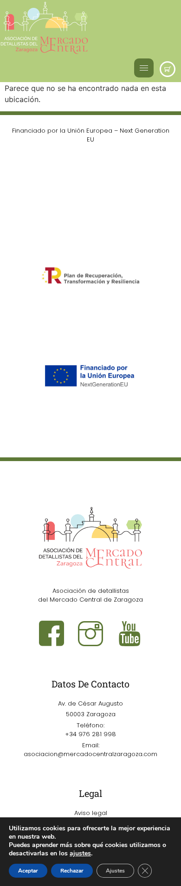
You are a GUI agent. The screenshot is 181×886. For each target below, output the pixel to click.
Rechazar (72, 870)
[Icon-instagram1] (90, 633)
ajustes (80, 853)
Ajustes (115, 870)
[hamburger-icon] (144, 67)
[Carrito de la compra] (167, 69)
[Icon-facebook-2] (51, 633)
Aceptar (28, 870)
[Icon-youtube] (129, 633)
